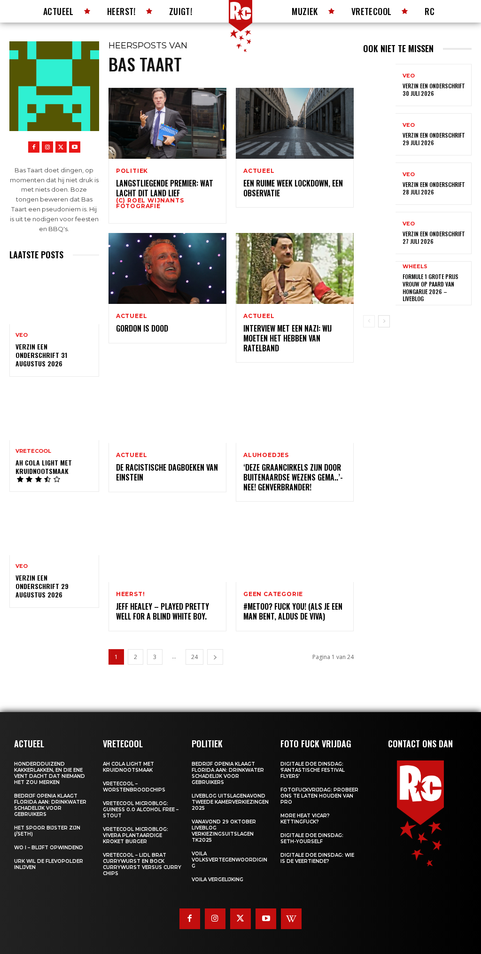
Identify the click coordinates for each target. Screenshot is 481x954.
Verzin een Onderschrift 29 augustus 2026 (42, 586)
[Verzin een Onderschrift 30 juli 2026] (379, 85)
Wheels (415, 266)
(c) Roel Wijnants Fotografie (150, 203)
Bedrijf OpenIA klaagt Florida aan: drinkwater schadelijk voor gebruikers (50, 805)
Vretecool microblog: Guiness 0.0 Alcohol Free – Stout (140, 809)
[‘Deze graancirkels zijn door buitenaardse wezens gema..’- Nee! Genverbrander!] (295, 407)
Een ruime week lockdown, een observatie (293, 188)
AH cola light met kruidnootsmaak (44, 467)
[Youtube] (74, 147)
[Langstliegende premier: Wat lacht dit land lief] (167, 123)
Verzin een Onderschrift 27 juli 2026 (434, 237)
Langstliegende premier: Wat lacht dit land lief (164, 188)
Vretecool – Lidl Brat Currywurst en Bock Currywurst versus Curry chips (142, 864)
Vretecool (33, 451)
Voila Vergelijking (217, 879)
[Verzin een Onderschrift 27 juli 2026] (379, 233)
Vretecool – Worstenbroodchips (134, 787)
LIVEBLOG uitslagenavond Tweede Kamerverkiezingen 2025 (230, 802)
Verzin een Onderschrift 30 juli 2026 (434, 89)
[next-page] (215, 657)
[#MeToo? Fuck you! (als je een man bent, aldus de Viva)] (295, 546)
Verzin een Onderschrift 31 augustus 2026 (41, 354)
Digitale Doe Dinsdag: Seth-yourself (311, 838)
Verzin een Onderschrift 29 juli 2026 (434, 139)
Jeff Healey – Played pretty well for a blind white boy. (162, 611)
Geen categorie (273, 594)
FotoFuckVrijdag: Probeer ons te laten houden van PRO (319, 796)
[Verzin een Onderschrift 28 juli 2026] (379, 184)
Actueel (259, 171)
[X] (61, 147)
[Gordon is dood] (167, 268)
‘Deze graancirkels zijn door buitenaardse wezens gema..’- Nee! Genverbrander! (293, 477)
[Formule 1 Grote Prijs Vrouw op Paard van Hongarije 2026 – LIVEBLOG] (379, 282)
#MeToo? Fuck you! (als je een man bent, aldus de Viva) (292, 611)
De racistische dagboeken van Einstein (167, 472)
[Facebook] (33, 147)
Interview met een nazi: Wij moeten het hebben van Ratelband (287, 338)
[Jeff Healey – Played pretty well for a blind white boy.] (167, 546)
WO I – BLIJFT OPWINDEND (48, 848)
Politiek (132, 171)
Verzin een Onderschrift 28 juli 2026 (434, 188)
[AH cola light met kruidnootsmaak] (54, 413)
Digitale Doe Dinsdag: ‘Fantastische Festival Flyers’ (312, 770)
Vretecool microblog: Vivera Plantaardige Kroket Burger (135, 835)
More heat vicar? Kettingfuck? (305, 819)
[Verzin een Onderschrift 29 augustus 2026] (54, 528)
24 (194, 657)
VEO (22, 335)
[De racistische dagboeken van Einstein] (167, 407)
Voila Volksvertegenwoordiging (229, 860)
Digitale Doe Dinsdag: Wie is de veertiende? (317, 858)
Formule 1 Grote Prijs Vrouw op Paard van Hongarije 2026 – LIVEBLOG (430, 287)
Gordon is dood (142, 328)
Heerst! (130, 594)
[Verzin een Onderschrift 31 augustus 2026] (54, 297)
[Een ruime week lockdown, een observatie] (295, 123)
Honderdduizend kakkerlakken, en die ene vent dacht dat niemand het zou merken (49, 773)
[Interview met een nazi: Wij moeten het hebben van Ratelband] (295, 268)
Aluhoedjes (266, 455)
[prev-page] (369, 321)
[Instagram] (47, 147)
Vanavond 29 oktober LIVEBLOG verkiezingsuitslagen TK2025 (224, 831)
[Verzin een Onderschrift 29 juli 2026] (379, 134)
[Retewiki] (291, 918)
